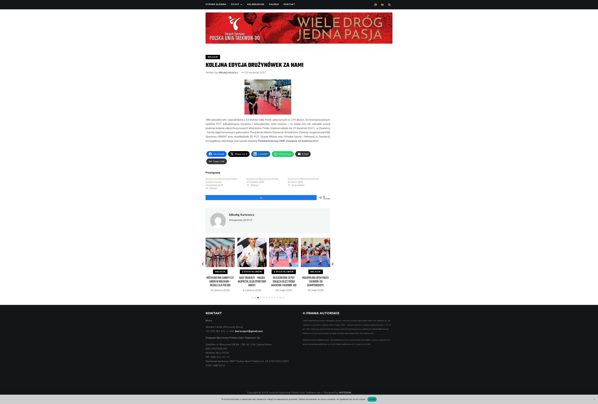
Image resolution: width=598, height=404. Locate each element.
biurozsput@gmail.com (249, 331)
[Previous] (203, 264)
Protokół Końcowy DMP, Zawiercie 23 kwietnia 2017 (288, 140)
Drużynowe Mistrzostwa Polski (262, 178)
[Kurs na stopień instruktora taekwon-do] (315, 239)
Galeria (274, 4)
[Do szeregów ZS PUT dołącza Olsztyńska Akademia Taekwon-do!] (252, 239)
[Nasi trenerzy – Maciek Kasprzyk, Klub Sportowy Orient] (220, 239)
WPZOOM (345, 392)
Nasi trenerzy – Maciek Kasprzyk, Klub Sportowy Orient (220, 281)
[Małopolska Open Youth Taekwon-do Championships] (283, 239)
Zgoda (372, 399)
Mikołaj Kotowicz (228, 72)
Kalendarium (255, 4)
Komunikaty (315, 271)
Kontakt (289, 4)
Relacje (213, 57)
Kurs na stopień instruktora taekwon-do (315, 279)
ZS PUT (235, 4)
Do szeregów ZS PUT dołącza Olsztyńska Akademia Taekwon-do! (252, 281)
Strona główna (216, 4)
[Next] (333, 264)
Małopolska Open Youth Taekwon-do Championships (284, 281)
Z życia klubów (220, 271)
